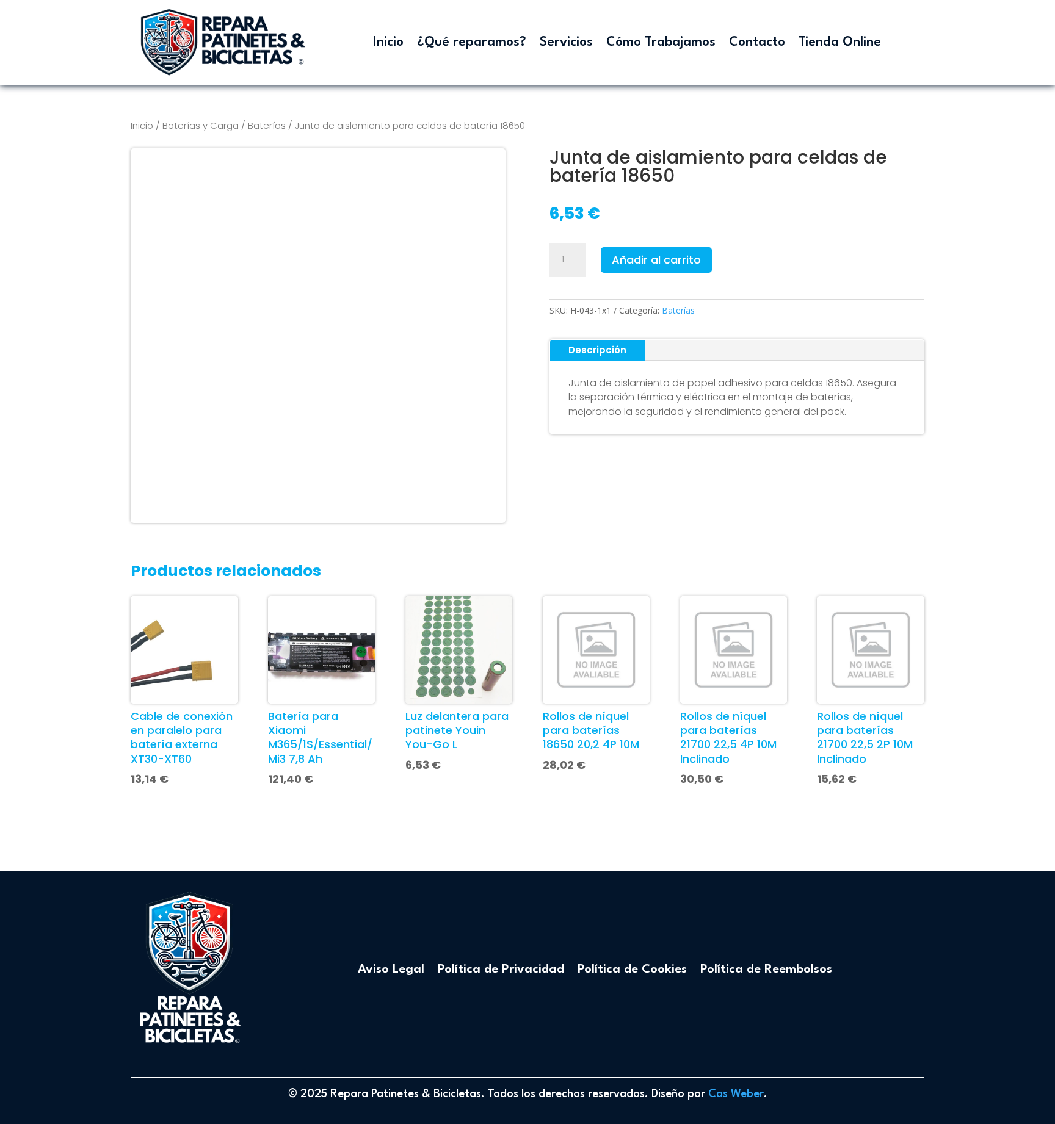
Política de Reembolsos (766, 970)
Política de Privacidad (501, 970)
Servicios (566, 42)
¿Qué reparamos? (471, 42)
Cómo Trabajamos (661, 42)
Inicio (388, 42)
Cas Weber (736, 1094)
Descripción (597, 350)
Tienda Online (840, 42)
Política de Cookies (632, 970)
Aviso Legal (391, 970)
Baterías (267, 125)
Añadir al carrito (656, 259)
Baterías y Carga (200, 125)
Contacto (757, 42)
